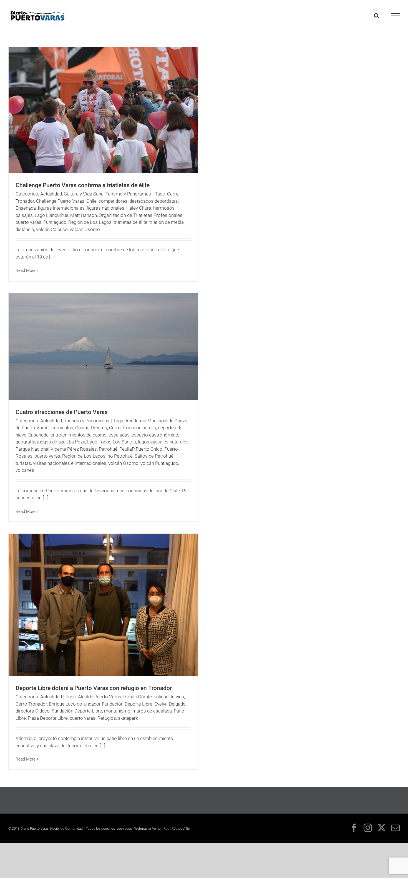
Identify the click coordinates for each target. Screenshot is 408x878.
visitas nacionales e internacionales (69, 463)
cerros (149, 427)
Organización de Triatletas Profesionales (140, 215)
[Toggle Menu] (395, 15)
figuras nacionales (105, 208)
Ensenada (26, 208)
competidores (113, 201)
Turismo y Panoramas (128, 194)
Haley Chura (138, 208)
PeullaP (126, 449)
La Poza (77, 442)
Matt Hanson (83, 215)
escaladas (119, 435)
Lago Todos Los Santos (111, 442)
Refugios (106, 718)
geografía (25, 442)
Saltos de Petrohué (154, 456)
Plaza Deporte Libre (48, 718)
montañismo (117, 711)
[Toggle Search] (376, 15)
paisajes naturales (170, 442)
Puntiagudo (54, 222)
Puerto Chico (149, 449)
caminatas (62, 427)
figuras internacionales (61, 208)
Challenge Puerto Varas (60, 201)
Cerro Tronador (124, 427)
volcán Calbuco (52, 229)
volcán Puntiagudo (159, 463)
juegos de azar (52, 442)
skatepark (128, 718)
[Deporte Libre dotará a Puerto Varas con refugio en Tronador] (103, 605)
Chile (91, 201)
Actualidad (51, 194)
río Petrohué (120, 456)
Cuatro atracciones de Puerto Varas (62, 412)
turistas (23, 463)
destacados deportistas (153, 201)
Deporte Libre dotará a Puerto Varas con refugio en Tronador (94, 688)
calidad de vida (169, 696)
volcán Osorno (85, 229)
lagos (143, 442)
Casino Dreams (91, 427)
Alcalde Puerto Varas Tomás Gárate (115, 696)
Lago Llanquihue (51, 215)
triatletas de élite (130, 222)
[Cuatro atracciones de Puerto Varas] (103, 346)
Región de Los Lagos (90, 222)
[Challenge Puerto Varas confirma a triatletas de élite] (103, 110)
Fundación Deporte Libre (77, 711)
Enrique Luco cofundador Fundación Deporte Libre (100, 704)
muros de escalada (152, 711)
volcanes (25, 470)
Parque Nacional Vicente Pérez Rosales (56, 449)
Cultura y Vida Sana (84, 194)
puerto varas (28, 222)
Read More (26, 270)
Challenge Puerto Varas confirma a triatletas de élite (83, 185)
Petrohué (108, 449)
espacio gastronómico (155, 435)
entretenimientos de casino (79, 435)
